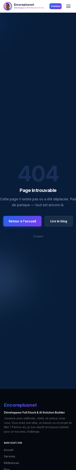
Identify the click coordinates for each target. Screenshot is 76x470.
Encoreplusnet (20, 405)
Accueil (8, 449)
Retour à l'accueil (22, 221)
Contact (55, 6)
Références (11, 463)
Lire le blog (58, 221)
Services (9, 456)
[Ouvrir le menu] (68, 6)
